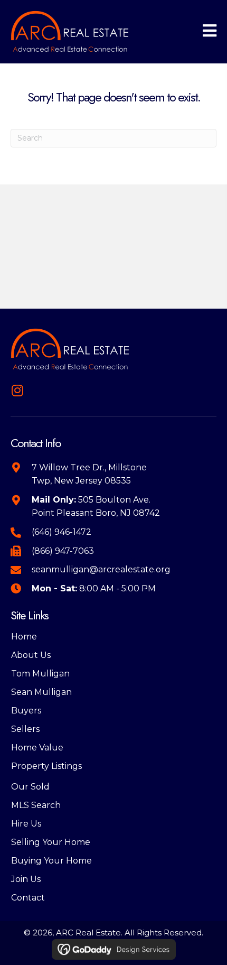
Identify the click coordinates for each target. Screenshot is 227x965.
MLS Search (36, 805)
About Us (31, 655)
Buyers (26, 711)
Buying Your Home (51, 861)
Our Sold (30, 787)
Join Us (26, 879)
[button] (17, 390)
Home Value (37, 748)
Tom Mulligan (40, 674)
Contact (28, 898)
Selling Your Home (50, 842)
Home (24, 637)
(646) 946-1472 (61, 532)
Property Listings (46, 766)
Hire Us (26, 824)
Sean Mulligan (41, 692)
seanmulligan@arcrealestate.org (101, 569)
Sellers (25, 729)
